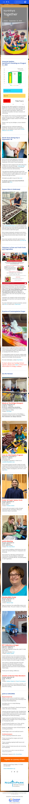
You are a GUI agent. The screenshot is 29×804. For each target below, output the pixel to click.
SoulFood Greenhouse (10, 225)
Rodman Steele (10, 505)
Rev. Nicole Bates (18, 754)
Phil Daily (9, 411)
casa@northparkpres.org (8, 462)
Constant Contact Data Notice (17, 796)
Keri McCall (23, 240)
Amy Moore (20, 359)
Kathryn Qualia (10, 653)
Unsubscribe (8, 796)
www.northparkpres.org (9, 768)
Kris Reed (10, 130)
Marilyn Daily (10, 602)
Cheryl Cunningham (21, 681)
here (21, 178)
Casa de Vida (21, 166)
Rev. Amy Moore (11, 546)
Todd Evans (18, 304)
